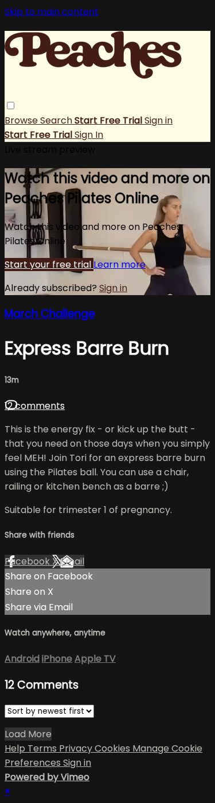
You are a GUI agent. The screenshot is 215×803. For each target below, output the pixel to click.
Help (16, 748)
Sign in (158, 120)
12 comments (35, 405)
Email (72, 561)
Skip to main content (52, 11)
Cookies (113, 748)
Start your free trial (49, 264)
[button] (10, 105)
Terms (43, 748)
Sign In (89, 134)
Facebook (28, 561)
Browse (22, 120)
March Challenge (50, 313)
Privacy (77, 748)
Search (57, 120)
